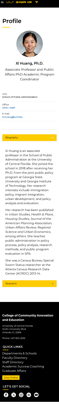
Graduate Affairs (14, 371)
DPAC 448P (8, 107)
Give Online (11, 377)
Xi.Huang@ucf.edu (12, 117)
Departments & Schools (19, 353)
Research (11, 283)
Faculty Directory (14, 358)
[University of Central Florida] (23, 3)
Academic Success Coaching (23, 366)
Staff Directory (12, 362)
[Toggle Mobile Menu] (56, 3)
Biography (11, 137)
